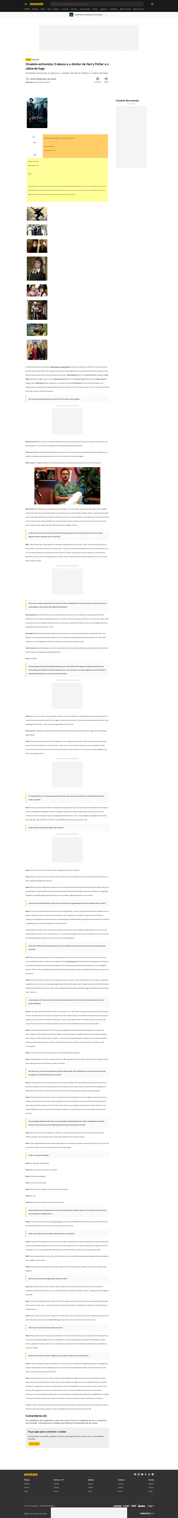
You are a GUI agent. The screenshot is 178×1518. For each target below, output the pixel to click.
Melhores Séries (138, 9)
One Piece (74, 9)
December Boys (72, 961)
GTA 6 (49, 9)
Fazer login (34, 1444)
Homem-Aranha (85, 9)
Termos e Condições (31, 1506)
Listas (26, 1491)
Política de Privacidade (47, 1506)
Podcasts (35, 9)
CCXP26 (27, 9)
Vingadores (104, 9)
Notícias (26, 1484)
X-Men (43, 9)
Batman (95, 9)
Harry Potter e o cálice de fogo (60, 367)
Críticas (26, 1487)
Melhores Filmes (125, 9)
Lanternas (65, 9)
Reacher (56, 9)
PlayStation (114, 9)
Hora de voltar (57, 1222)
